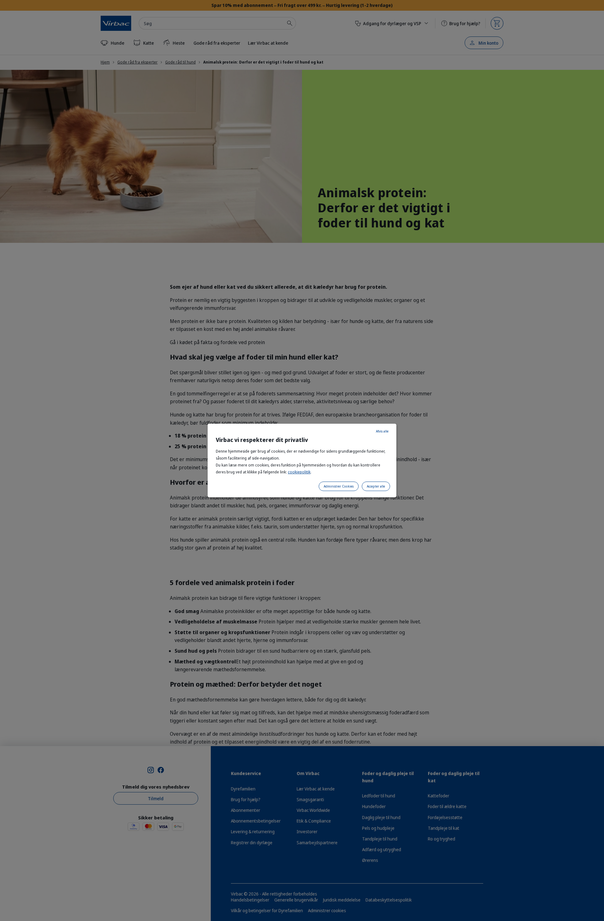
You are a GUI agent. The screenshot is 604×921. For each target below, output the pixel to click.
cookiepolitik (299, 472)
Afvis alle (382, 431)
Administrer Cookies (339, 486)
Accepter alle (376, 486)
